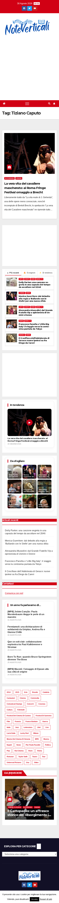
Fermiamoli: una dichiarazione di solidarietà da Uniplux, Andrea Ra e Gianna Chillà (26, 629)
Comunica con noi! (14, 593)
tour (43, 757)
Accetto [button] (34, 899)
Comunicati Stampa (14, 704)
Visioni (18, 178)
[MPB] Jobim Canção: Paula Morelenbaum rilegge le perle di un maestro (26, 614)
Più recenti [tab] (13, 273)
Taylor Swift (22, 757)
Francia (18, 721)
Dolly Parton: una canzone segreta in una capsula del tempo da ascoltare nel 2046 (34, 284)
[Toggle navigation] (27, 103)
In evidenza (9, 178)
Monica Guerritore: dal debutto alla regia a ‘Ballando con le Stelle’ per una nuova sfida (34, 298)
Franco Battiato (32, 721)
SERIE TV (40, 279)
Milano (35, 733)
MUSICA (22, 335)
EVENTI (27, 279)
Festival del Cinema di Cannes (19, 716)
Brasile (35, 692)
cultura (9, 710)
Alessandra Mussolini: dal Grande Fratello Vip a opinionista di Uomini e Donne (36, 312)
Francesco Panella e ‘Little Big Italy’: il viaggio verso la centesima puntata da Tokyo (34, 326)
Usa (27, 762)
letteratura (28, 727)
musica (46, 739)
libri (39, 727)
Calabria (46, 692)
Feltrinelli (20, 710)
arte (25, 692)
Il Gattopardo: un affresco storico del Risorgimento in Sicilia (29, 815)
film (8, 721)
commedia (35, 698)
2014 (9, 692)
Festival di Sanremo (43, 716)
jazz (17, 727)
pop (8, 751)
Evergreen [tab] (29, 273)
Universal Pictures (14, 762)
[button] (49, 103)
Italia (8, 727)
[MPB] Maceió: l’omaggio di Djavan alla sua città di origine (28, 670)
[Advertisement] (29, 66)
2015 (17, 692)
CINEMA (22, 293)
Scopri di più (46, 899)
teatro (34, 757)
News (18, 745)
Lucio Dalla (11, 733)
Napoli (9, 745)
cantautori (11, 698)
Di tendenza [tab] (45, 273)
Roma (39, 751)
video (36, 762)
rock (30, 751)
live (47, 727)
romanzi (10, 757)
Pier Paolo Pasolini (33, 745)
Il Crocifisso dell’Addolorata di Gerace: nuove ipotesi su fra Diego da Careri (34, 340)
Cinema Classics (14, 807)
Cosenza (41, 704)
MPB (37, 739)
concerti (30, 704)
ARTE (21, 279)
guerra (45, 721)
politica (48, 745)
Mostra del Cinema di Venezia (18, 739)
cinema (23, 698)
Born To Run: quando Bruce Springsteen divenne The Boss (29, 658)
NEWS (33, 279)
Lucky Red (24, 733)
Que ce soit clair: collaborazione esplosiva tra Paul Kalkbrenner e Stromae (25, 644)
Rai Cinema (19, 751)
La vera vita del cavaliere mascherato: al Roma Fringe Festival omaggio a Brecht (25, 188)
